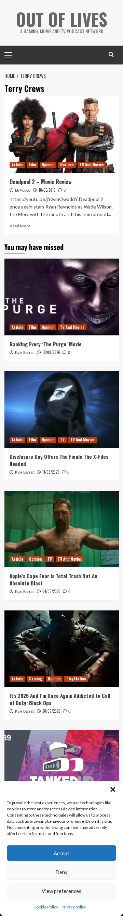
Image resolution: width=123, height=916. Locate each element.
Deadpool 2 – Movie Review (41, 182)
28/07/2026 (51, 711)
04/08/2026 (51, 591)
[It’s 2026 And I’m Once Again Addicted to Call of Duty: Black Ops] (61, 648)
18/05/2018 (47, 190)
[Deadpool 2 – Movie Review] (61, 134)
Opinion (48, 164)
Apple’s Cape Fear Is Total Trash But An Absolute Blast (53, 579)
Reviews (67, 164)
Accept (61, 853)
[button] (112, 789)
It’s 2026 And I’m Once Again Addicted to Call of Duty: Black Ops (60, 699)
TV (62, 439)
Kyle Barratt (25, 352)
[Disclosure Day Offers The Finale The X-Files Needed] (61, 409)
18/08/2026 (51, 352)
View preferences (61, 891)
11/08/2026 (50, 472)
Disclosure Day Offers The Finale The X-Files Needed (59, 460)
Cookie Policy (45, 906)
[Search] (111, 54)
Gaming (35, 678)
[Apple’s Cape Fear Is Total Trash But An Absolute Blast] (61, 529)
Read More (20, 225)
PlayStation (76, 678)
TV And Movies (92, 164)
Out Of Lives (61, 19)
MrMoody (23, 190)
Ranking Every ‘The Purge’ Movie (46, 344)
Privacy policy (74, 906)
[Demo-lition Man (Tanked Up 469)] (61, 768)
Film (32, 164)
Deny (61, 872)
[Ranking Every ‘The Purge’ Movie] (61, 297)
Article (17, 164)
